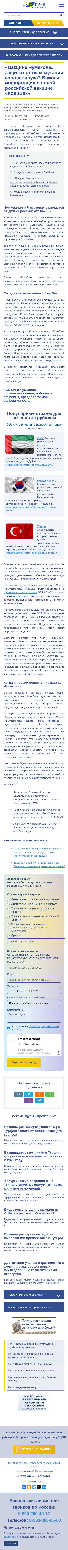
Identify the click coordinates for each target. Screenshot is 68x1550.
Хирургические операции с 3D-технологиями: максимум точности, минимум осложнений (33, 1184)
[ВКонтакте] (24, 1487)
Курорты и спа (47, 22)
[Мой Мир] (44, 1487)
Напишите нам (44, 1471)
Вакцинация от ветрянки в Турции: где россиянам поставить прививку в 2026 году (33, 1156)
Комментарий (15, 1009)
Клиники (14, 22)
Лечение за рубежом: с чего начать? (29, 1363)
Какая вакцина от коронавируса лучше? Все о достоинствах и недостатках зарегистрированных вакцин (37, 852)
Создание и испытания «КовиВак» (34, 172)
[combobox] (14, 991)
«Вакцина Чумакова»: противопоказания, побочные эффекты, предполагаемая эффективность (34, 182)
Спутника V (29, 217)
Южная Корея (45, 480)
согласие (9, 1536)
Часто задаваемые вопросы (24, 1387)
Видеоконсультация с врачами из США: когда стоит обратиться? (31, 1211)
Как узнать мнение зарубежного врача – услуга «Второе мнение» (32, 1355)
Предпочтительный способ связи (26, 997)
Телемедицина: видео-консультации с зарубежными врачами (30, 1345)
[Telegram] (34, 1487)
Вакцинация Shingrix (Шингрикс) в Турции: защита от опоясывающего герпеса (33, 1131)
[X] (39, 1487)
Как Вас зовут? (16, 962)
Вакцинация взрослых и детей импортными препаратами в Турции (33, 1236)
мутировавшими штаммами (20, 592)
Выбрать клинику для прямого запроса (30, 1307)
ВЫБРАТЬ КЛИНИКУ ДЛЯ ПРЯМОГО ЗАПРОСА (34, 55)
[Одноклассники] (29, 1487)
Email (10, 974)
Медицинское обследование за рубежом (32, 1370)
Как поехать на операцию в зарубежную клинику (32, 1379)
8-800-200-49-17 (34, 1513)
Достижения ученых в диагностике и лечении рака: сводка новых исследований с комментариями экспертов (34, 1268)
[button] (61, 4)
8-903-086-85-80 (45, 1520)
